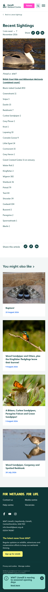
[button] (33, 33)
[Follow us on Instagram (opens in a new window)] (15, 514)
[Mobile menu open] (43, 6)
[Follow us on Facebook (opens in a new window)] (4, 514)
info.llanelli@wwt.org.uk (13, 527)
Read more (15, 585)
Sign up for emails (12, 554)
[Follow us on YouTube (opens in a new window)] (9, 514)
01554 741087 (8, 530)
